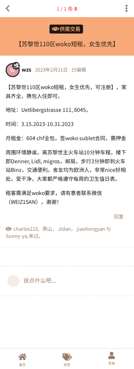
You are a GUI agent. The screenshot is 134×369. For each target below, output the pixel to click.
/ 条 (65, 8)
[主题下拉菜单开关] (126, 8)
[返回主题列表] (7, 8)
